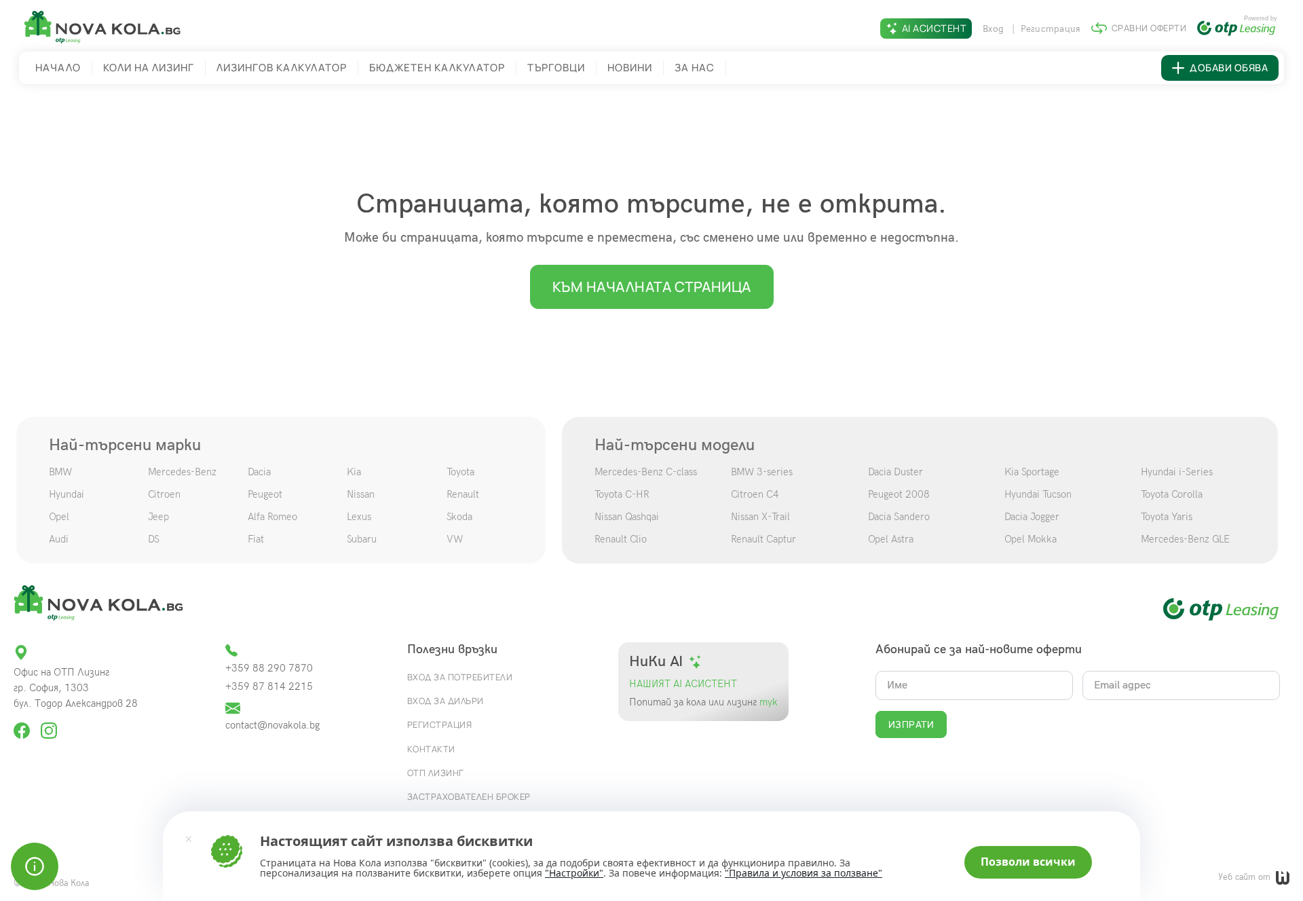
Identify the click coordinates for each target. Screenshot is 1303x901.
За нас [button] (695, 67)
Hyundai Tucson (1038, 494)
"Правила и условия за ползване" (803, 872)
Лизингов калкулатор (281, 67)
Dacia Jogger (1031, 517)
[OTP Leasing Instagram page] (48, 724)
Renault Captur (763, 539)
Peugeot (265, 494)
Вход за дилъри (445, 701)
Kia (354, 472)
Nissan (361, 494)
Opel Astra (890, 539)
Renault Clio (620, 539)
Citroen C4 (755, 494)
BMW (60, 472)
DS (153, 539)
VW (455, 539)
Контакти (431, 749)
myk (767, 702)
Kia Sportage (1031, 472)
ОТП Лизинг (435, 773)
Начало (58, 67)
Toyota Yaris (1166, 517)
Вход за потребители (460, 677)
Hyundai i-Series (1177, 472)
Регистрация (1051, 29)
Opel (59, 517)
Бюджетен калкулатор (437, 67)
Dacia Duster (895, 472)
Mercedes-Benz (182, 472)
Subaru (362, 539)
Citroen (164, 494)
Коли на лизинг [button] (148, 67)
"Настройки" (574, 873)
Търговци (556, 67)
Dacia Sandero (899, 517)
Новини (629, 67)
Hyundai (66, 494)
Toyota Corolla (1172, 494)
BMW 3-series (762, 472)
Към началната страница (651, 286)
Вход (994, 29)
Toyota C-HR (621, 494)
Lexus (359, 517)
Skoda (459, 517)
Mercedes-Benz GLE (1185, 539)
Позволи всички (1028, 861)
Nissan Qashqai (626, 517)
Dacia (259, 472)
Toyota (460, 472)
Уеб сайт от (1245, 877)
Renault (463, 494)
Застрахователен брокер (469, 796)
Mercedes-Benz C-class (645, 472)
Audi (59, 539)
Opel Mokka (1030, 539)
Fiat (256, 539)
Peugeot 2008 (899, 494)
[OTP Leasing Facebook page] (23, 724)
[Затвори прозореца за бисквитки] (188, 838)
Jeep (158, 517)
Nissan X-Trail (760, 517)
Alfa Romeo (272, 517)
